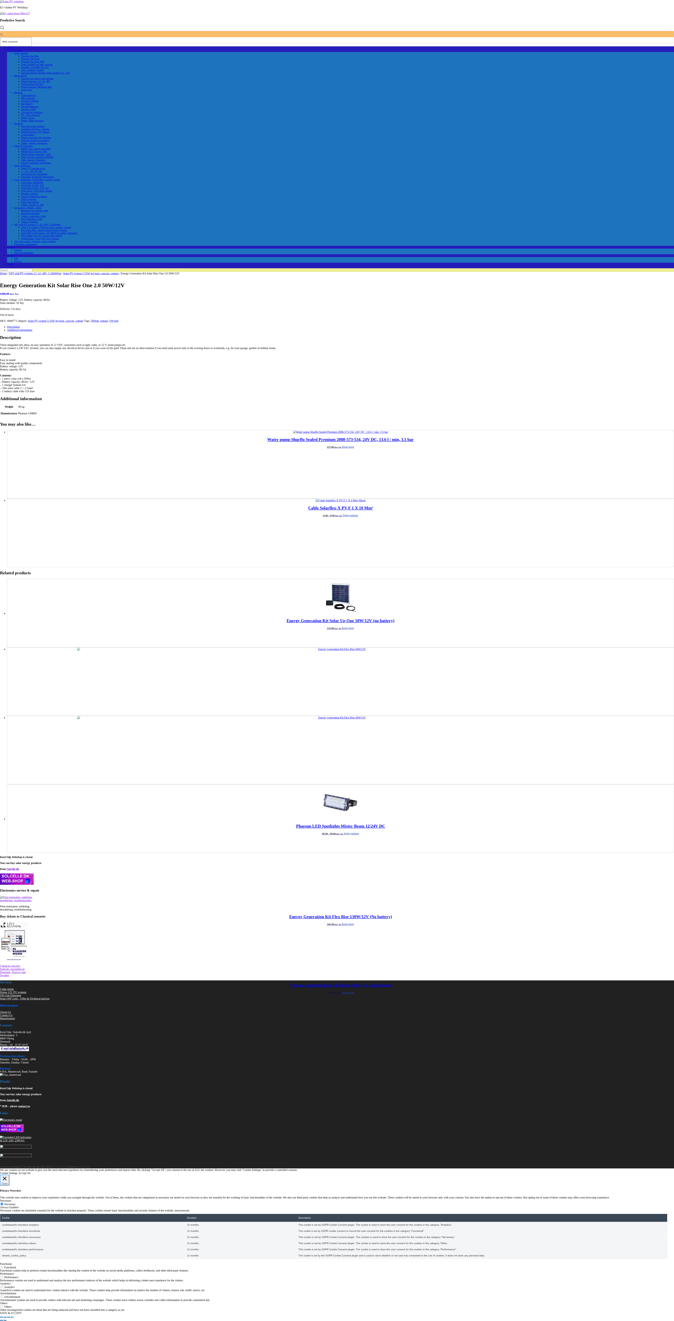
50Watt (95, 320)
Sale (16, 258)
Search (10, 264)
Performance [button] (7, 1273)
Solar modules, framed (32, 70)
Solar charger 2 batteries (33, 160)
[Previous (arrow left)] (1, 1320)
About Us (5, 1012)
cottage (104, 320)
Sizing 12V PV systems (13, 992)
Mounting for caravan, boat (34, 210)
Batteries (18, 92)
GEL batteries (28, 98)
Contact (11, 247)
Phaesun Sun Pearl (30, 59)
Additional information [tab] (19, 329)
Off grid (113, 320)
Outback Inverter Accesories (35, 140)
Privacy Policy (59, 1166)
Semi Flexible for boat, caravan (36, 64)
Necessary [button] (5, 1200)
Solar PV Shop (14, 50)
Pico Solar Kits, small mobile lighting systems (44, 230)
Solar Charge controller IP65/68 (37, 157)
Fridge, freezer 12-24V (32, 205)
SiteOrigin (84, 1166)
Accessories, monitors (32, 112)
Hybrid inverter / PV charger (35, 132)
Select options (350, 515)
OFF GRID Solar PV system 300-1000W (41, 236)
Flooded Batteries (29, 106)
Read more (348, 446)
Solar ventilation (22, 165)
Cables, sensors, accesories (34, 143)
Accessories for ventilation (34, 174)
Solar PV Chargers (23, 146)
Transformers (27, 134)
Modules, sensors (29, 193)
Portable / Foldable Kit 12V (35, 67)
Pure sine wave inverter (32, 126)
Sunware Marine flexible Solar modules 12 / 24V (45, 73)
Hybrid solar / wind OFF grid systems (40, 238)
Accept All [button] (24, 1173)
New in (17, 261)
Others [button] (3, 1303)
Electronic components (25, 244)
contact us (24, 1106)
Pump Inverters (28, 199)
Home (10, 47)
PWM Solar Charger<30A (34, 151)
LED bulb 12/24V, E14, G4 (35, 188)
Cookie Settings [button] (9, 1173)
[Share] (8, 1317)
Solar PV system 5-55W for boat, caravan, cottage (46, 227)
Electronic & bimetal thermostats (37, 177)
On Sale (11, 255)
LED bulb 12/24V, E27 (32, 185)
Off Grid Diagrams (23, 252)
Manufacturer (7, 1018)
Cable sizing (7, 989)
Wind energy (20, 75)
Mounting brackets (30, 213)
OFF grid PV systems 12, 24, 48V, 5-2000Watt (37, 224)
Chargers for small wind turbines (37, 78)
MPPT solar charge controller (36, 148)
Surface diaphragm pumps (34, 196)
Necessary (10, 1204)
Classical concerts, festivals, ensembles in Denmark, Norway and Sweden (13, 970)
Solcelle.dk (12, 868)
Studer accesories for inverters (36, 137)
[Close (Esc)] (12, 1317)
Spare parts (26, 89)
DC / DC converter (30, 115)
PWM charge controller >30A (36, 154)
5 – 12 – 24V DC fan (31, 171)
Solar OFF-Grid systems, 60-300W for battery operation (49, 233)
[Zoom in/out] (1, 1317)
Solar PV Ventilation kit (33, 168)
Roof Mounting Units (31, 219)
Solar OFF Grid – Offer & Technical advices (24, 998)
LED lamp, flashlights (32, 182)
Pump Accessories (30, 202)
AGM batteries (28, 95)
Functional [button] (6, 1263)
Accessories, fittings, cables (27, 207)
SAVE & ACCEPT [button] (11, 1313)
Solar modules (21, 53)
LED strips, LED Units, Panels (36, 191)
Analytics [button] (5, 1283)
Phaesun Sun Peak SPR (32, 61)
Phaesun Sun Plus (30, 56)
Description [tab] (13, 326)
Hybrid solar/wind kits (32, 84)
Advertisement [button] (8, 1293)
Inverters (18, 123)
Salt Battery (27, 104)
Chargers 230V (28, 109)
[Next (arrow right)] (5, 1320)
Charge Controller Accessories (36, 163)
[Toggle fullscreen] (5, 1317)
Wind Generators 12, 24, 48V (35, 81)
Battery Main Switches (32, 120)
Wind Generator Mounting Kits (36, 87)
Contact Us (6, 1015)
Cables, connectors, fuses (33, 216)
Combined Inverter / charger (35, 129)
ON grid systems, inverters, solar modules (35, 241)
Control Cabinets (29, 222)
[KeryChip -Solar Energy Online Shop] (12, 1)
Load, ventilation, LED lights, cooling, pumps (37, 179)
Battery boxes (28, 118)
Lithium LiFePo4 (29, 101)
